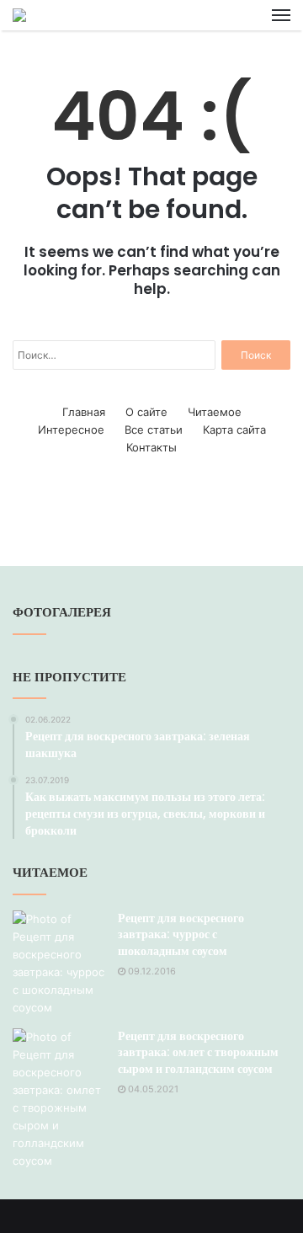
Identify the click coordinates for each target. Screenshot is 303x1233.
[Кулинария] (19, 15)
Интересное (71, 429)
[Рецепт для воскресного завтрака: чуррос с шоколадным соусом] (59, 963)
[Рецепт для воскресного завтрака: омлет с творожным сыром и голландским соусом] (59, 1099)
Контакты (151, 447)
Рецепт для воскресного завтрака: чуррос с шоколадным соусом (181, 934)
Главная (83, 412)
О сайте (146, 412)
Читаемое (215, 412)
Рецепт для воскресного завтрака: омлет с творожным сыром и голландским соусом (198, 1052)
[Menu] (281, 15)
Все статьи (154, 429)
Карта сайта (234, 429)
